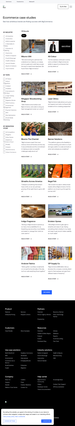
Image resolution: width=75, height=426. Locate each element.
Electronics (9, 53)
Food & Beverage (11, 58)
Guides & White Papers (44, 333)
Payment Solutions (11, 110)
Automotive (9, 38)
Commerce (9, 1)
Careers (7, 382)
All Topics (8, 79)
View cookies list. (20, 416)
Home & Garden (10, 63)
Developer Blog (42, 341)
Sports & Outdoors (11, 66)
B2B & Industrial (10, 41)
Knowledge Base (58, 379)
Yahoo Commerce (11, 152)
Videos (39, 384)
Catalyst (8, 86)
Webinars (56, 333)
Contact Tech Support (59, 384)
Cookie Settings (55, 417)
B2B (6, 355)
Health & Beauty (10, 61)
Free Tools (56, 341)
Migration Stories (10, 100)
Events (39, 338)
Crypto (7, 368)
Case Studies (9, 331)
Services (23, 312)
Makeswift (31, 1)
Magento (8, 134)
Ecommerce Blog (58, 338)
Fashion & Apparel (11, 55)
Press (22, 382)
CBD (54, 358)
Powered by (41, 319)
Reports (55, 336)
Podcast (40, 336)
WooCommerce (10, 149)
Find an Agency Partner (44, 314)
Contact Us (24, 387)
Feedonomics (20, 1)
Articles (55, 331)
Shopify (8, 144)
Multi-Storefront (9, 353)
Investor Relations (26, 385)
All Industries (9, 36)
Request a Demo (25, 314)
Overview (40, 312)
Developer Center (43, 387)
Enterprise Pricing (10, 314)
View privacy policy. (9, 416)
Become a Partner (58, 312)
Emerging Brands (26, 360)
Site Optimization (10, 115)
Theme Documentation (44, 389)
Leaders (23, 379)
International (24, 358)
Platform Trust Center (11, 387)
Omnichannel (9, 358)
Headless (8, 88)
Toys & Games (10, 68)
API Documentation (58, 387)
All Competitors (10, 132)
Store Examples (25, 331)
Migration (23, 368)
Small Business (9, 365)
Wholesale (24, 355)
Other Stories (9, 137)
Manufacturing (57, 355)
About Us (7, 379)
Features (7, 312)
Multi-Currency (10, 103)
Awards (7, 385)
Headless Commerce (27, 353)
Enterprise (24, 365)
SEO (7, 112)
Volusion (8, 147)
